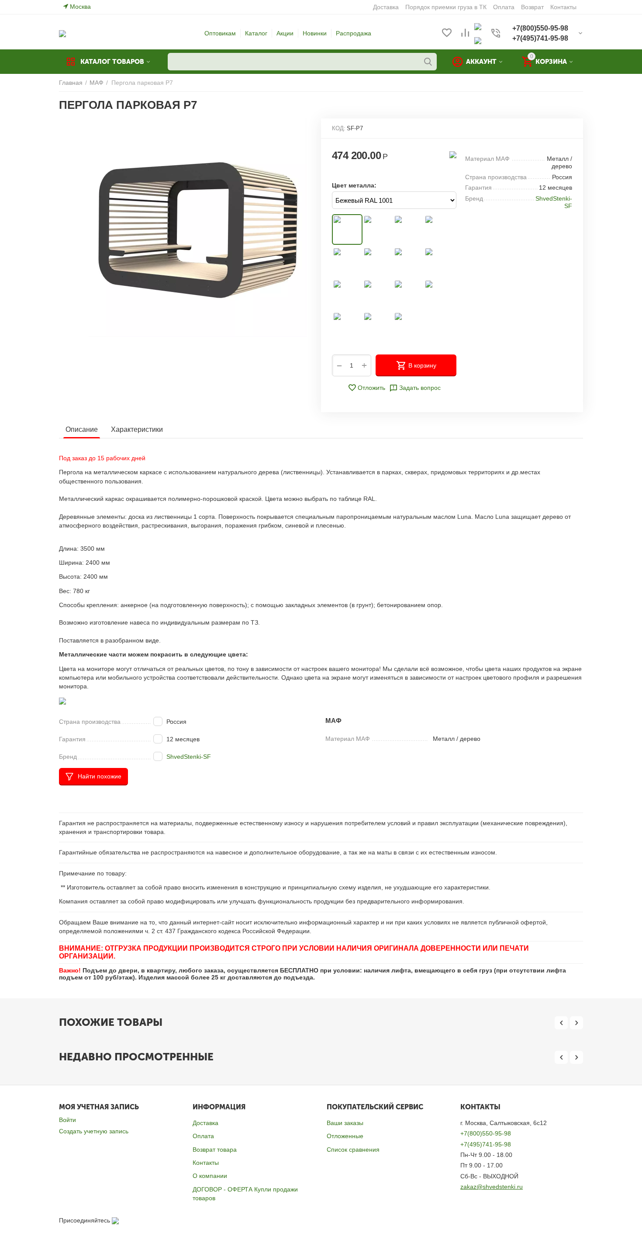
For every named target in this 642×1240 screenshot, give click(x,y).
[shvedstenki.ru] (62, 33)
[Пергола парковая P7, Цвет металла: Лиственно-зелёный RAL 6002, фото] (439, 262)
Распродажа (353, 33)
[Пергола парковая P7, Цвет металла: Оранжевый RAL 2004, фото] (439, 229)
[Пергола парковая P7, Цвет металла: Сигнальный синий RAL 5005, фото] (377, 262)
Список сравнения (353, 1149)
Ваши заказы (345, 1122)
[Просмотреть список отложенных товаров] (446, 33)
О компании (210, 1175)
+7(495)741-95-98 (485, 1144)
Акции (284, 33)
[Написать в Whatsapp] (477, 26)
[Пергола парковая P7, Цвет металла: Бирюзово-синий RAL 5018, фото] (408, 262)
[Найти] (428, 61)
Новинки (315, 33)
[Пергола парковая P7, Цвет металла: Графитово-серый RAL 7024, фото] (408, 294)
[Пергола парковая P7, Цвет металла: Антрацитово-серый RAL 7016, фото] (377, 294)
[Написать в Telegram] (477, 40)
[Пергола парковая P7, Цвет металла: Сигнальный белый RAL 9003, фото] (377, 326)
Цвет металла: (354, 185)
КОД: (338, 128)
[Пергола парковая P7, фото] (197, 227)
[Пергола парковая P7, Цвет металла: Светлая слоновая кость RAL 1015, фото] (377, 229)
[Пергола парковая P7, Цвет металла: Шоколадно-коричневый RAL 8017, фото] (347, 326)
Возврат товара (215, 1149)
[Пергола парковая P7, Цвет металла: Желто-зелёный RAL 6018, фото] (347, 294)
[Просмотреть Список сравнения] (465, 33)
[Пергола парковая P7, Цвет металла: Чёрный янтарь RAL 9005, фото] (408, 326)
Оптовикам (220, 33)
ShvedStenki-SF (188, 756)
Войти (67, 1119)
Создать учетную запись (93, 1131)
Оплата (203, 1135)
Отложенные (345, 1135)
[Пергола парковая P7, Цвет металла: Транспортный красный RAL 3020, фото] (347, 262)
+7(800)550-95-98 (485, 1133)
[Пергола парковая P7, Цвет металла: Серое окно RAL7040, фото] (439, 294)
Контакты (206, 1162)
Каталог (256, 33)
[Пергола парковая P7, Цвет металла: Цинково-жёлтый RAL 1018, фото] (408, 229)
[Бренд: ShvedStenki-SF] (452, 154)
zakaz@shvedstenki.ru (491, 1186)
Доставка (205, 1122)
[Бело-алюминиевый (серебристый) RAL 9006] (347, 229)
